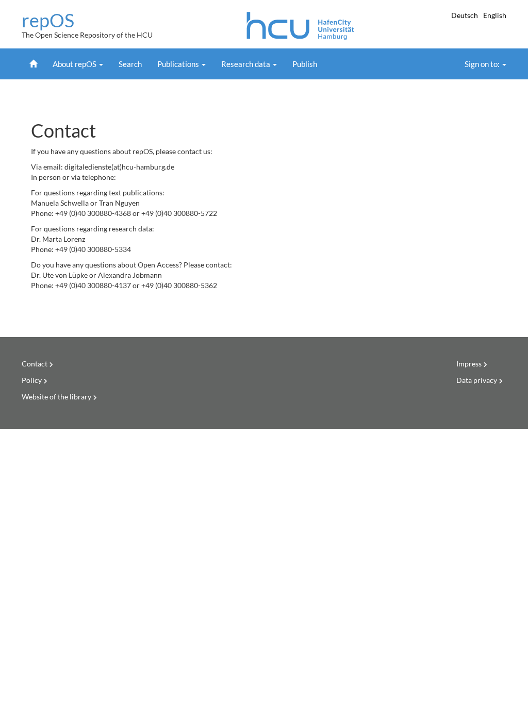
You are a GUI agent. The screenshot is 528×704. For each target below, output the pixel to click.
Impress (469, 363)
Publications (179, 64)
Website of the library (56, 396)
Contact (34, 363)
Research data (246, 64)
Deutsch (465, 15)
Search (130, 64)
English (494, 15)
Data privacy (476, 380)
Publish (304, 64)
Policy (32, 380)
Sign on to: (483, 64)
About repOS (75, 64)
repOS (48, 20)
